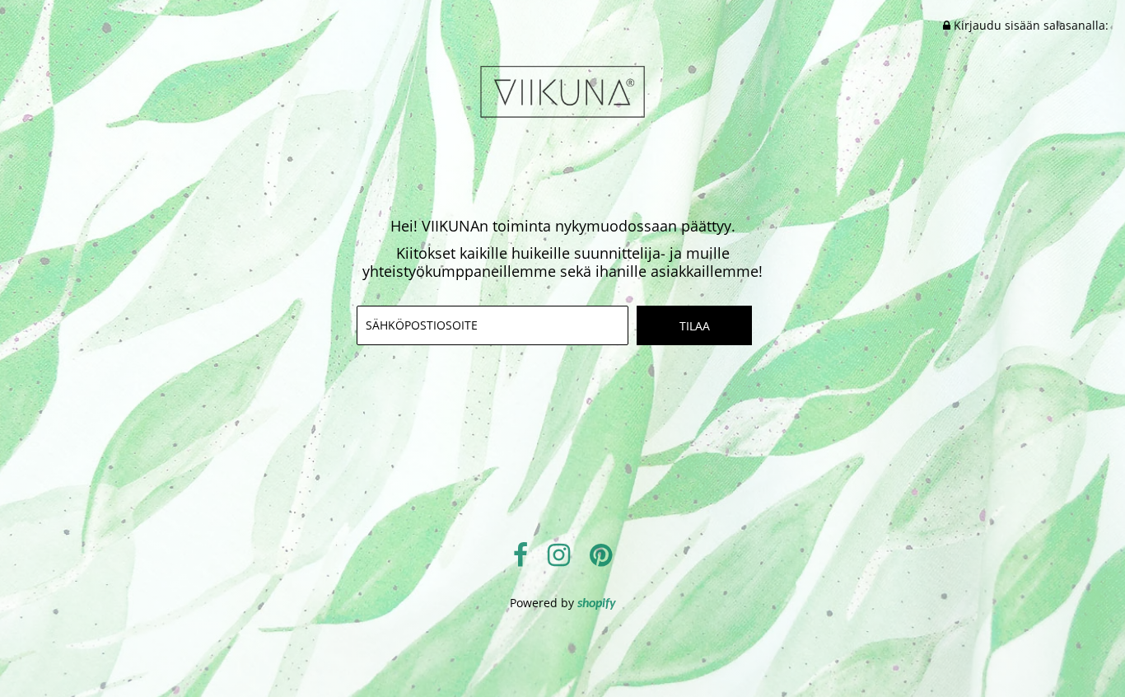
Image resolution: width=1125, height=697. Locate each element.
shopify (596, 603)
